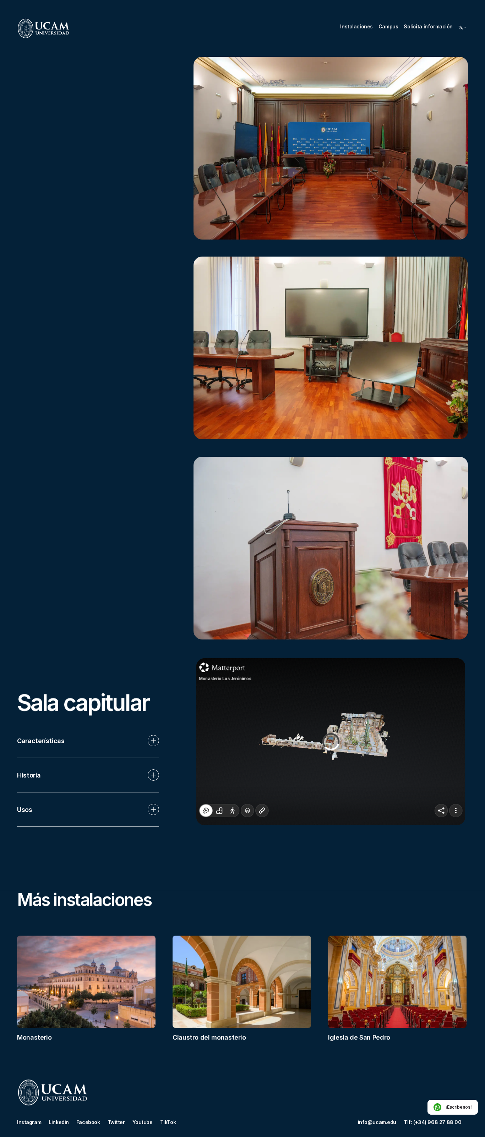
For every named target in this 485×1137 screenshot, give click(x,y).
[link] (43, 28)
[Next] (454, 989)
